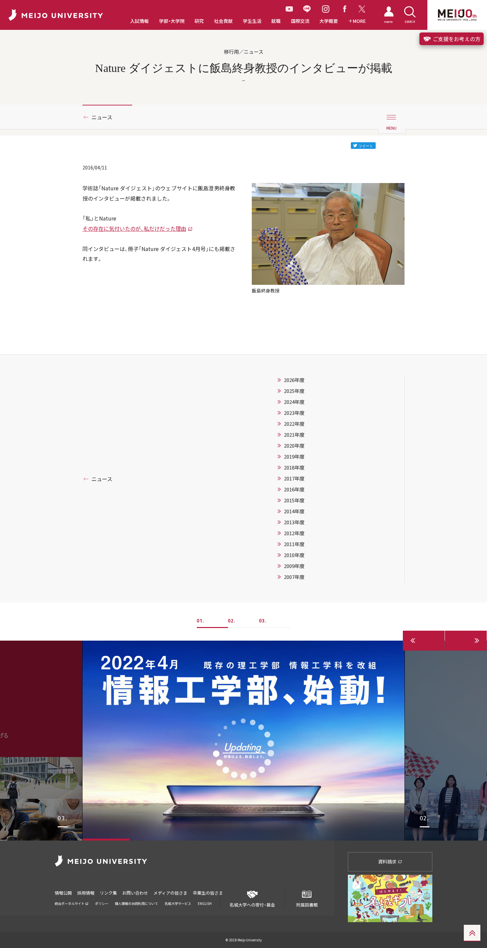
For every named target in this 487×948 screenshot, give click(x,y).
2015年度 (294, 500)
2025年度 (294, 391)
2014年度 (294, 511)
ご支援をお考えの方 (455, 39)
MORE (359, 21)
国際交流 (300, 21)
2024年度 (294, 402)
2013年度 (294, 522)
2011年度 (294, 544)
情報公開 (63, 893)
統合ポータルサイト (70, 903)
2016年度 (294, 489)
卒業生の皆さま (208, 893)
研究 (199, 21)
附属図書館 (307, 905)
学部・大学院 (172, 21)
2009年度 (294, 566)
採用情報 (85, 893)
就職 (276, 21)
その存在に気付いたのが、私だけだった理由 (134, 228)
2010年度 (294, 555)
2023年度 (294, 412)
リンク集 (108, 893)
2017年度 (294, 478)
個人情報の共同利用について (136, 903)
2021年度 (294, 434)
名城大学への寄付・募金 (252, 905)
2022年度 (294, 423)
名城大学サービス (178, 903)
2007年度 (294, 577)
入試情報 (139, 21)
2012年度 (294, 533)
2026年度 (294, 380)
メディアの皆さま (170, 893)
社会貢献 (223, 21)
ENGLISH (205, 903)
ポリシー (101, 903)
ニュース (101, 117)
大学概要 (328, 21)
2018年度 (294, 467)
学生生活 (252, 21)
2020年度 (294, 445)
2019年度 (294, 456)
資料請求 (388, 861)
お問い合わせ (135, 893)
